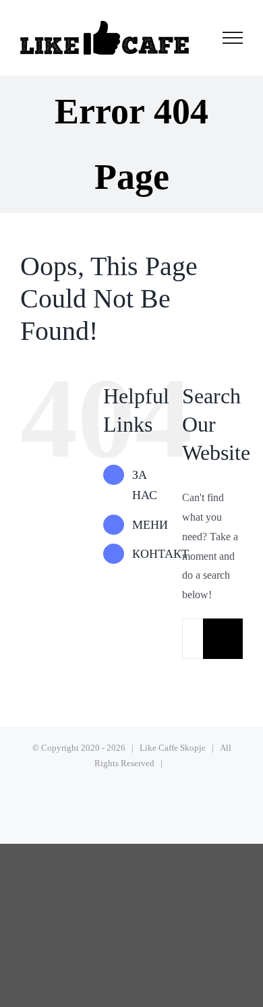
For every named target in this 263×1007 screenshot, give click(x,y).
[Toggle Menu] (233, 38)
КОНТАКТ (160, 553)
